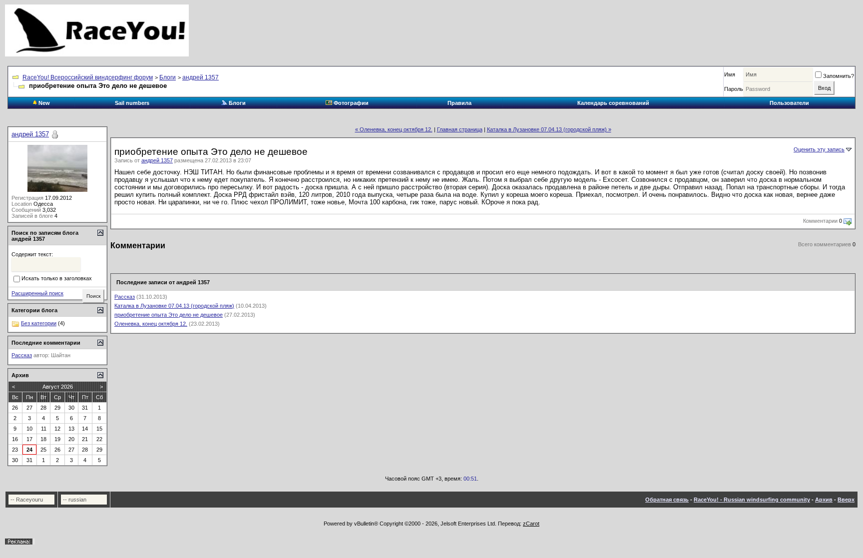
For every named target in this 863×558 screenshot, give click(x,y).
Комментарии (820, 221)
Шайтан (60, 355)
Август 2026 (57, 387)
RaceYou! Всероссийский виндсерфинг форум (87, 77)
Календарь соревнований (613, 103)
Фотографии (350, 103)
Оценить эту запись (819, 149)
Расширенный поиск (37, 293)
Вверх (846, 500)
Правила (459, 103)
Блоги (167, 77)
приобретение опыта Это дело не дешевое (168, 315)
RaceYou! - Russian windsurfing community (752, 500)
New (43, 103)
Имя (729, 74)
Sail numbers (132, 103)
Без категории (38, 323)
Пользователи (789, 103)
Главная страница (459, 129)
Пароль (733, 89)
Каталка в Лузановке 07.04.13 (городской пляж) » (549, 129)
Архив (824, 500)
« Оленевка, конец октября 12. (393, 129)
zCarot (531, 524)
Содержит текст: (32, 254)
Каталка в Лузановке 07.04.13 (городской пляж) (174, 306)
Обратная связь (667, 500)
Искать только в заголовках (56, 279)
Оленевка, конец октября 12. (150, 324)
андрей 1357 (200, 77)
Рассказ (124, 297)
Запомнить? (838, 76)
